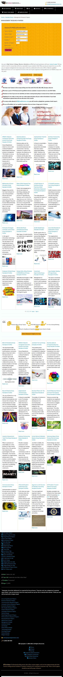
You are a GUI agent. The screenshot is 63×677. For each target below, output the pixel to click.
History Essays (5, 613)
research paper (53, 64)
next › (33, 311)
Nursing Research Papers (8, 618)
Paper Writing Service (8, 553)
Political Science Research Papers (10, 617)
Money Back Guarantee (32, 656)
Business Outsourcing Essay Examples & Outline (53, 138)
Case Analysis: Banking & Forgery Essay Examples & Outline (54, 273)
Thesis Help (6, 549)
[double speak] (40, 262)
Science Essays (5, 633)
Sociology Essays (6, 631)
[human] (38, 474)
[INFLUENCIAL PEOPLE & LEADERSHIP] (24, 517)
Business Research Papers (8, 600)
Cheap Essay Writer (8, 545)
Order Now (19, 8)
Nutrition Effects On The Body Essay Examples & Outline (38, 392)
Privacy (32, 649)
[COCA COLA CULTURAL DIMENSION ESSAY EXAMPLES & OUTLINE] (54, 257)
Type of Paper (8, 34)
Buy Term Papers (7, 538)
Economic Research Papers (9, 606)
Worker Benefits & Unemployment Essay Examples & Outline (22, 229)
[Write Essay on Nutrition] (38, 426)
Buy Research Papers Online (10, 567)
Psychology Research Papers (9, 615)
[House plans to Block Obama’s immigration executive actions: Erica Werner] (8, 177)
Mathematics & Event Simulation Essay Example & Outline (7, 185)
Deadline (7, 40)
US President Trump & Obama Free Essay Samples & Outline (52, 486)
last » (37, 311)
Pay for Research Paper (9, 556)
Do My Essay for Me (8, 558)
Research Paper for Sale (9, 535)
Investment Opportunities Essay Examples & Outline (39, 273)
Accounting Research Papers (9, 599)
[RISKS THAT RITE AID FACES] (24, 219)
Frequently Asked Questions (32, 652)
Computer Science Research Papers (11, 604)
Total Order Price (9, 48)
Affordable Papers (7, 533)
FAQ (29, 8)
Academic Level (9, 37)
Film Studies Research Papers (9, 608)
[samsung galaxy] (54, 463)
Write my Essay (7, 547)
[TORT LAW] (38, 378)
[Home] (11, 2)
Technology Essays (6, 629)
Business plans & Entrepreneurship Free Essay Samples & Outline (24, 138)
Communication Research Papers (10, 602)
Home (2, 17)
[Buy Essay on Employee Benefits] (24, 252)
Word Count (8, 45)
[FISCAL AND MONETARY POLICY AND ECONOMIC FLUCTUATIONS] (54, 428)
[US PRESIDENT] (54, 515)
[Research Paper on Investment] (40, 304)
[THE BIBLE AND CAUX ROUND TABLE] (9, 382)
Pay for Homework (7, 554)
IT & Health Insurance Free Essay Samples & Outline (54, 185)
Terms (32, 647)
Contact (37, 8)
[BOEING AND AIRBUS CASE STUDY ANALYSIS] (24, 302)
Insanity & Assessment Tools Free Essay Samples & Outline (9, 438)
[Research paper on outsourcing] (54, 169)
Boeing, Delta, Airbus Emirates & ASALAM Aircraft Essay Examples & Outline (24, 273)
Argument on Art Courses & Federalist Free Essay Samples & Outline (38, 486)
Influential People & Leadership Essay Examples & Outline (23, 486)
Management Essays (7, 622)
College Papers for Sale (9, 562)
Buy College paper (7, 569)
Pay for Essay (6, 560)
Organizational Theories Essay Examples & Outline (40, 138)
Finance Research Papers (8, 609)
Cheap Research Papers (9, 536)
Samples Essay (23, 12)
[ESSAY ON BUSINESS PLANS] (24, 175)
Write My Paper (7, 542)
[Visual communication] (9, 509)
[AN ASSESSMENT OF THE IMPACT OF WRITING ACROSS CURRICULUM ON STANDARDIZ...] (40, 220)
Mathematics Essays (7, 620)
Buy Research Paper (8, 540)
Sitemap (32, 651)
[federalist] (38, 526)
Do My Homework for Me (9, 563)
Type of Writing (8, 31)
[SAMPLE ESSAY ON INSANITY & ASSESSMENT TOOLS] (9, 478)
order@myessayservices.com (54, 4)
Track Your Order (8, 12)
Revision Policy (32, 658)
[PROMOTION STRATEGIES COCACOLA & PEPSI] (8, 264)
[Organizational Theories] (40, 172)
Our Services (7, 8)
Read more (5, 178)
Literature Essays (6, 624)
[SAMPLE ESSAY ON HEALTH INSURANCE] (54, 218)
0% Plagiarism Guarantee (32, 654)
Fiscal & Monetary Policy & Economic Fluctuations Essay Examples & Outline (53, 392)
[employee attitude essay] (8, 295)
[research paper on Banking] (54, 305)
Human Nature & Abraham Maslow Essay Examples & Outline (38, 438)
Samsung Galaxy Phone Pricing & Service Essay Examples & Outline (53, 438)
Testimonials (49, 8)
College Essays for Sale (9, 565)
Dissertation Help (6, 551)
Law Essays (4, 625)
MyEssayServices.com (23, 101)
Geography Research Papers (9, 611)
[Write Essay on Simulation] (8, 221)
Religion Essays (5, 634)
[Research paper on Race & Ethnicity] (9, 421)
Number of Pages (9, 43)
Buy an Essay (6, 544)
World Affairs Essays (7, 627)
